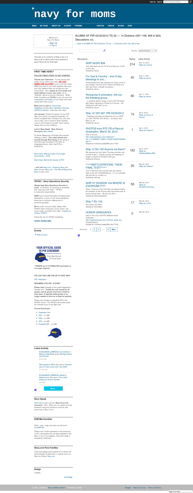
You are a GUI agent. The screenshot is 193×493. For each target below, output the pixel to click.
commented (63, 351)
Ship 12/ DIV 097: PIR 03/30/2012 (105, 113)
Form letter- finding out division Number (53, 378)
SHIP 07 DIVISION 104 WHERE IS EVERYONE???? (105, 184)
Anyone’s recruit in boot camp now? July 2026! (55, 365)
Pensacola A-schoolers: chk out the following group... (104, 96)
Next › (114, 229)
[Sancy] (81, 67)
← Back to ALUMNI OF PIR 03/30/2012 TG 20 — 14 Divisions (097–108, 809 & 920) (107, 43)
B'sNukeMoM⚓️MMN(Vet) (49, 351)
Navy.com (51, 456)
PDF (40, 315)
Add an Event (42, 234)
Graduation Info (44, 312)
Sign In (159, 2)
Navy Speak (48, 131)
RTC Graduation (40, 279)
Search (190, 2)
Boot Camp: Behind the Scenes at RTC (49, 160)
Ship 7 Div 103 (94, 201)
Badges (128, 487)
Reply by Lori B (145, 203)
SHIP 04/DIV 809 (95, 63)
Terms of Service (154, 487)
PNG (40, 318)
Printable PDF (44, 324)
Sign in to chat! (174, 491)
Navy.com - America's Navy (53, 167)
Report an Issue (139, 487)
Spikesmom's (44, 377)
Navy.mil (37, 169)
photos (41, 99)
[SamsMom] (81, 205)
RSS (35, 390)
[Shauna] (81, 153)
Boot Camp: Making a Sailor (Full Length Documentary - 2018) (49, 154)
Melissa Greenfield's (46, 354)
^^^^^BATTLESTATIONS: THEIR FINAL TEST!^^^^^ (104, 166)
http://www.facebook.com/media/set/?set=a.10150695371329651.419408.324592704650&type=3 (106, 139)
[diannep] (81, 168)
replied (45, 364)
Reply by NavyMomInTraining (146, 185)
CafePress (40, 427)
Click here (38, 403)
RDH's (53, 364)
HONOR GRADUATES (98, 212)
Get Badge (68, 477)
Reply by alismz (145, 78)
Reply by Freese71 (146, 130)
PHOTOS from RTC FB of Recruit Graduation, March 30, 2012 (104, 130)
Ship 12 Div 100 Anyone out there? (105, 149)
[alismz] (81, 80)
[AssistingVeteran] (81, 187)
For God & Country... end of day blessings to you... (104, 77)
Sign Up (153, 2)
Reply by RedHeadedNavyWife (147, 152)
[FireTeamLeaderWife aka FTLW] (81, 132)
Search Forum (104, 50)
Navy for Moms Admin (56, 487)
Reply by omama (145, 65)
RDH (41, 364)
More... (53, 388)
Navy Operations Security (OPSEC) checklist (51, 109)
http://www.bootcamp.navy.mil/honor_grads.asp (104, 220)
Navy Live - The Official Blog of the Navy (53, 170)
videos (50, 99)
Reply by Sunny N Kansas (146, 116)
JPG (40, 321)
